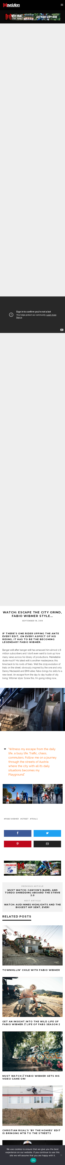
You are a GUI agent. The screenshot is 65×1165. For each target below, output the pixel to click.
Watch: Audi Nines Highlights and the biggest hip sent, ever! (32, 906)
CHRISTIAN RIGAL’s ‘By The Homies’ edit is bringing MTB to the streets (31, 1132)
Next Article (32, 901)
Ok (33, 1160)
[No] (61, 1155)
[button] (17, 794)
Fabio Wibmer (12, 819)
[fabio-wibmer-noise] (47, 794)
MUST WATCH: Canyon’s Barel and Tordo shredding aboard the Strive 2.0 (32, 893)
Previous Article (32, 886)
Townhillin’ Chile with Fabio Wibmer (31, 970)
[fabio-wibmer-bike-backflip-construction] (17, 794)
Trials (34, 819)
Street (25, 819)
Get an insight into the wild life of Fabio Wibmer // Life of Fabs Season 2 (31, 1023)
